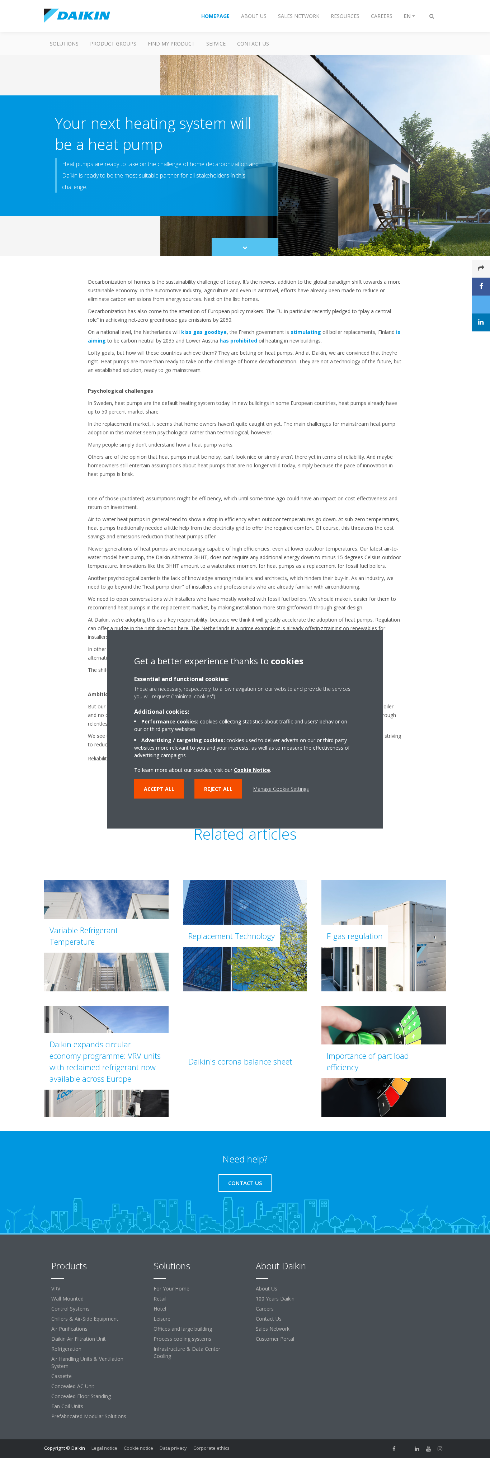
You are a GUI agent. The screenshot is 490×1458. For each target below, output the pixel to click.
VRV (55, 1288)
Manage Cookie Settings (281, 788)
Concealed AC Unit (72, 1386)
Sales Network (272, 1328)
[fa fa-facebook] (394, 1448)
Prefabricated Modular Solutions (88, 1416)
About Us (266, 1288)
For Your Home (171, 1288)
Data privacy (173, 1448)
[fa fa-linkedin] (417, 1448)
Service (216, 43)
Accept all (159, 788)
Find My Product (171, 43)
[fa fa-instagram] (440, 1448)
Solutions (64, 43)
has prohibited (238, 340)
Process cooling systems (182, 1338)
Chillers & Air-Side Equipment (84, 1318)
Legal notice (104, 1448)
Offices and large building (183, 1328)
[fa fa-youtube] (428, 1448)
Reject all (218, 788)
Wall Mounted (67, 1298)
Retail (160, 1298)
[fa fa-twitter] (405, 1448)
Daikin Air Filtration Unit (78, 1338)
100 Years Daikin (275, 1298)
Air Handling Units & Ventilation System (87, 1362)
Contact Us (253, 43)
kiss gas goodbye (204, 332)
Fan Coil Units (67, 1406)
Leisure (162, 1318)
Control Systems (70, 1308)
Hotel (160, 1308)
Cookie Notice (252, 769)
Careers (265, 1308)
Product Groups (113, 43)
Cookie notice (138, 1448)
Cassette (61, 1376)
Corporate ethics (211, 1448)
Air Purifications (69, 1328)
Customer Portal (275, 1338)
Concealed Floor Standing (81, 1396)
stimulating (306, 332)
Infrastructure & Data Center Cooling (187, 1352)
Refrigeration (66, 1348)
